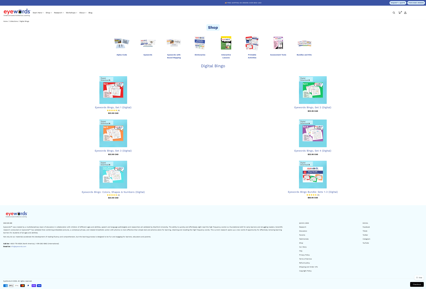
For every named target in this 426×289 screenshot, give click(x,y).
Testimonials (304, 239)
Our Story (303, 247)
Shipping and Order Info (308, 267)
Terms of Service (305, 259)
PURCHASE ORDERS (416, 3)
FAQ (300, 251)
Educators (303, 231)
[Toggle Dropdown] (42, 13)
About (82, 13)
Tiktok (365, 231)
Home (5, 21)
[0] (399, 13)
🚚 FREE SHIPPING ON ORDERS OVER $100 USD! (243, 3)
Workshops (70, 13)
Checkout (417, 284)
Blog (90, 13)
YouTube (366, 243)
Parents (302, 235)
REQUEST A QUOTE (398, 3)
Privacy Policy (304, 255)
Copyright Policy (305, 271)
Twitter (365, 235)
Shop (48, 13)
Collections (13, 21)
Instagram (366, 239)
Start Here (37, 13)
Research (58, 13)
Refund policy (304, 263)
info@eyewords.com (18, 246)
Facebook (366, 227)
